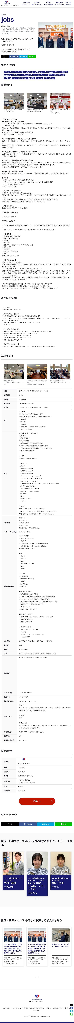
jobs (8, 26)
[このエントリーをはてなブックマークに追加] (71, 1011)
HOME (3, 26)
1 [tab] (36, 899)
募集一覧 (49, 1008)
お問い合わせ (37, 1010)
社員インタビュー (40, 1008)
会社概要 (68, 1008)
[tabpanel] (13, 871)
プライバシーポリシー (59, 1008)
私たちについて (7, 1008)
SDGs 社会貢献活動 (29, 1008)
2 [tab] (38, 899)
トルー (48, 1016)
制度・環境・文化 (17, 1008)
